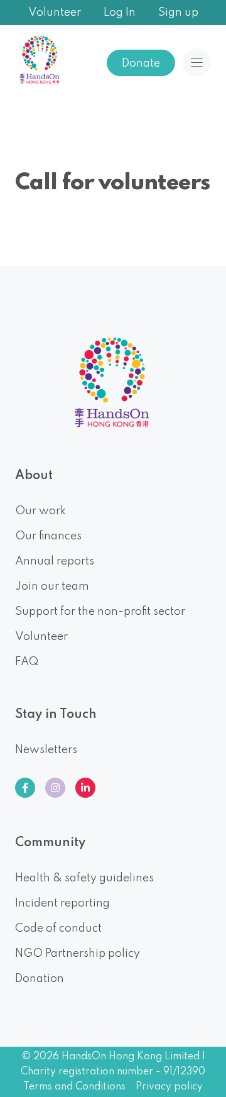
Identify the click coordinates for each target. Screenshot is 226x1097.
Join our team (52, 586)
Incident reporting (62, 903)
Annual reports (54, 561)
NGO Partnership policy (77, 953)
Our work (40, 511)
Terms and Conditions (74, 1087)
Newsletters (46, 750)
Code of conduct (58, 928)
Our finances (48, 536)
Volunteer (54, 12)
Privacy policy (169, 1087)
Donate (141, 63)
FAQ (26, 662)
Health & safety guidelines (84, 878)
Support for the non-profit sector (100, 611)
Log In (120, 12)
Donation (39, 978)
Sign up (178, 12)
